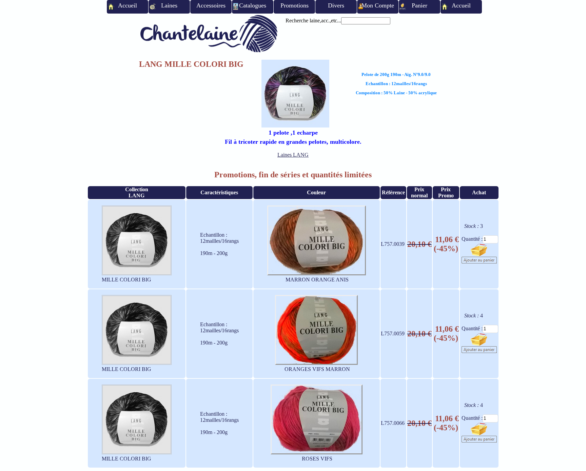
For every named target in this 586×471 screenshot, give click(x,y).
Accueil (127, 5)
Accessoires (211, 5)
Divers (336, 5)
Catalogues (252, 5)
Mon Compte (378, 5)
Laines (169, 5)
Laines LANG (293, 155)
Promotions (294, 5)
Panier (419, 5)
